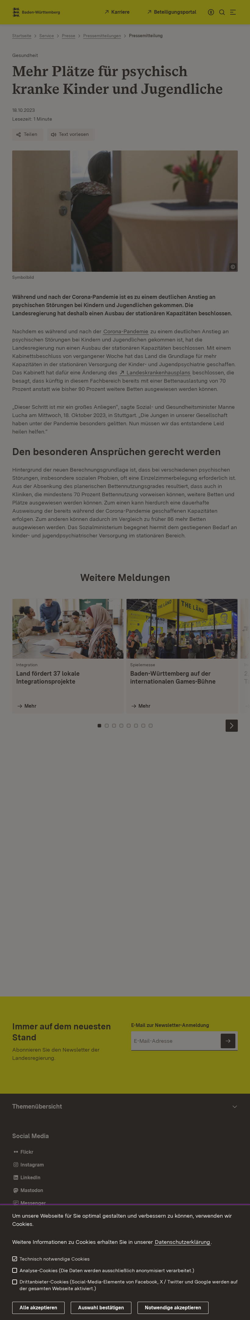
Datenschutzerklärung (182, 1242)
